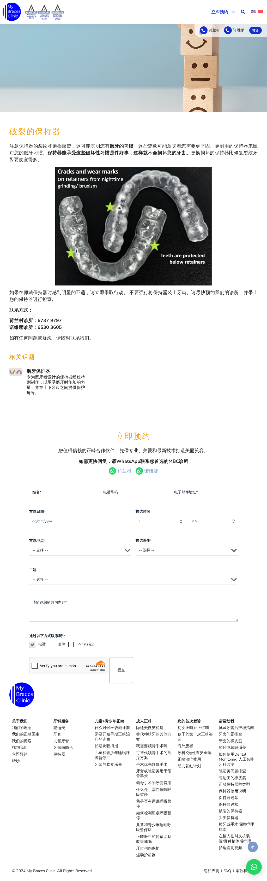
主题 (33, 569)
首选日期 (37, 511)
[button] (234, 12)
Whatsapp (85, 644)
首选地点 (37, 540)
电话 (42, 644)
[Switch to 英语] (253, 12)
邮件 (61, 644)
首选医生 (143, 540)
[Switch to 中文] (260, 12)
